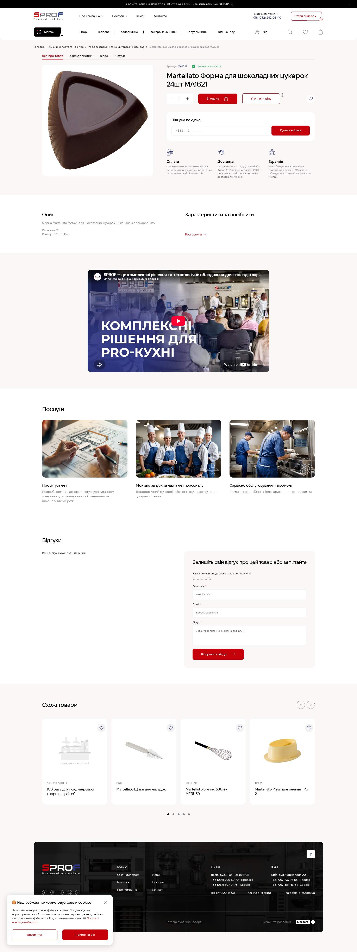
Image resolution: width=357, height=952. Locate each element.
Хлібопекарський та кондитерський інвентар (116, 46)
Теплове (104, 31)
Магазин (123, 882)
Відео (104, 55)
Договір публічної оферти (184, 921)
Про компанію (89, 16)
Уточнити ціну (261, 98)
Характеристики (81, 55)
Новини (157, 874)
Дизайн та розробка (276, 921)
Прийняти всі (85, 934)
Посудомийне (197, 31)
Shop (83, 31)
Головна (39, 46)
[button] (301, 705)
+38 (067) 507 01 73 (224, 884)
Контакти (160, 16)
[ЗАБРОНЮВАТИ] (223, 4)
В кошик (213, 98)
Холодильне (129, 31)
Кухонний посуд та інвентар (66, 46)
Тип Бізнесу (226, 31)
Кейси (140, 16)
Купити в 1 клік (290, 130)
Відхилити (34, 934)
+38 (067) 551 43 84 (284, 884)
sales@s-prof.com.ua (300, 892)
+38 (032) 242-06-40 (266, 17)
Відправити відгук (214, 654)
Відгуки (120, 55)
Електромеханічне (162, 31)
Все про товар (52, 55)
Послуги (118, 16)
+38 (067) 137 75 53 (284, 879)
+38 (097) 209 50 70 (225, 879)
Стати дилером (128, 874)
